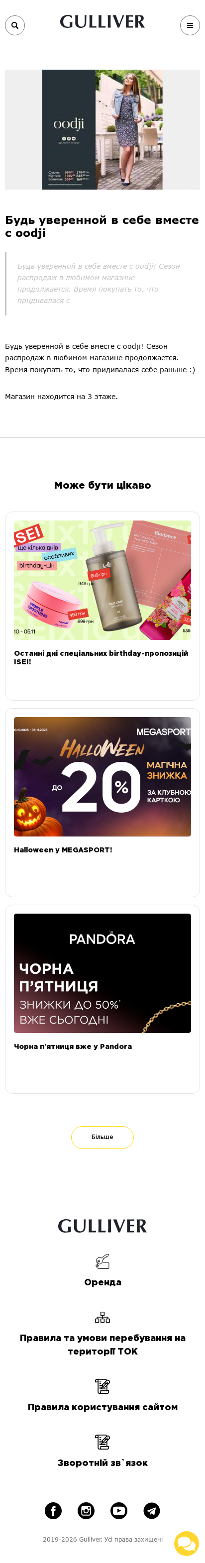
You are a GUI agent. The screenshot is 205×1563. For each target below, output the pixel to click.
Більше (102, 1137)
